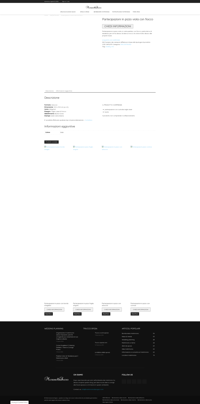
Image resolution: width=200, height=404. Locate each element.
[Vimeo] (151, 1)
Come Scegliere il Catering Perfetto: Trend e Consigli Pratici (65, 347)
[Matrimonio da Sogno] (93, 7)
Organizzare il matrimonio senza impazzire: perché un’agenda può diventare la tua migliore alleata (67, 336)
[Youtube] (154, 1)
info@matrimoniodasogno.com (92, 389)
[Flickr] (134, 382)
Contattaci (88, 120)
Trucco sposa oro (101, 342)
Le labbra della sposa (102, 352)
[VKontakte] (144, 382)
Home (46, 15)
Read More (48, 314)
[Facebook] (143, 1)
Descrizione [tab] (50, 91)
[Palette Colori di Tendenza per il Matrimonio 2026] (49, 358)
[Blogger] (124, 382)
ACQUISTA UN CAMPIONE (111, 40)
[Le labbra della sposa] (88, 354)
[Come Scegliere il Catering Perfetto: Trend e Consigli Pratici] (49, 347)
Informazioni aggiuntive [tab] (64, 91)
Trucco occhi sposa (102, 333)
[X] (149, 1)
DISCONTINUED (54, 15)
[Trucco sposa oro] (88, 345)
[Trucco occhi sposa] (88, 335)
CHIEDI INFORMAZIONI (117, 26)
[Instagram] (146, 1)
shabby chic (110, 47)
